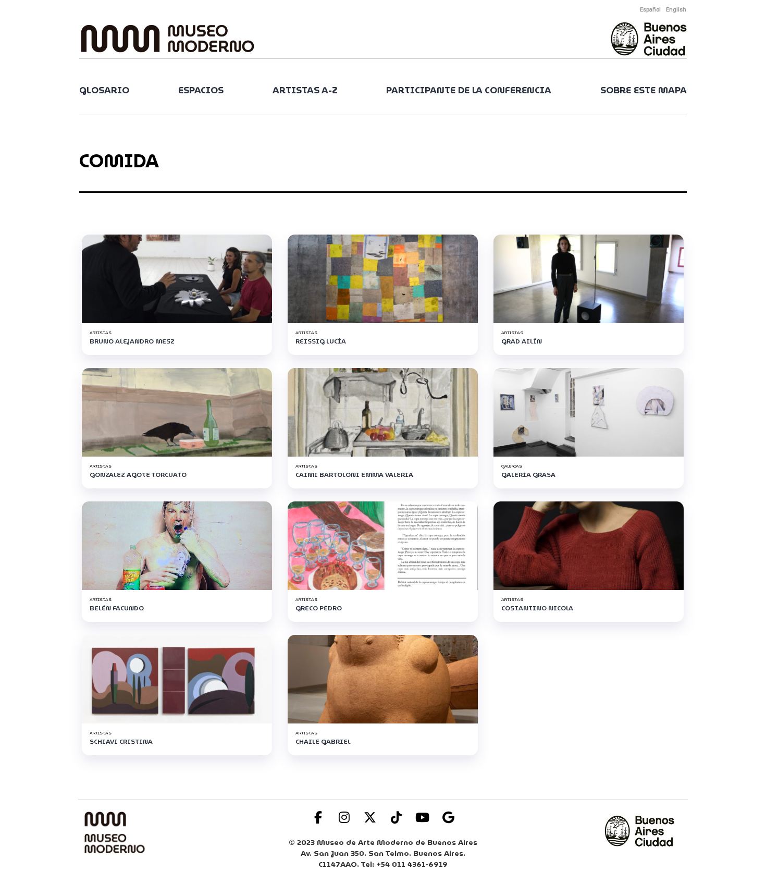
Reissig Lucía (320, 341)
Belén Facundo (117, 608)
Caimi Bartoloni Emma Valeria (354, 475)
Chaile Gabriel (323, 741)
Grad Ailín (521, 341)
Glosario (104, 90)
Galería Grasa (528, 475)
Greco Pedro (318, 608)
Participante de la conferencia (468, 90)
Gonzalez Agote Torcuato (138, 475)
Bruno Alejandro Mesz (132, 341)
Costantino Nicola (537, 608)
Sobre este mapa (643, 90)
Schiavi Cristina (121, 741)
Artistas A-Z (305, 90)
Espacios (201, 90)
